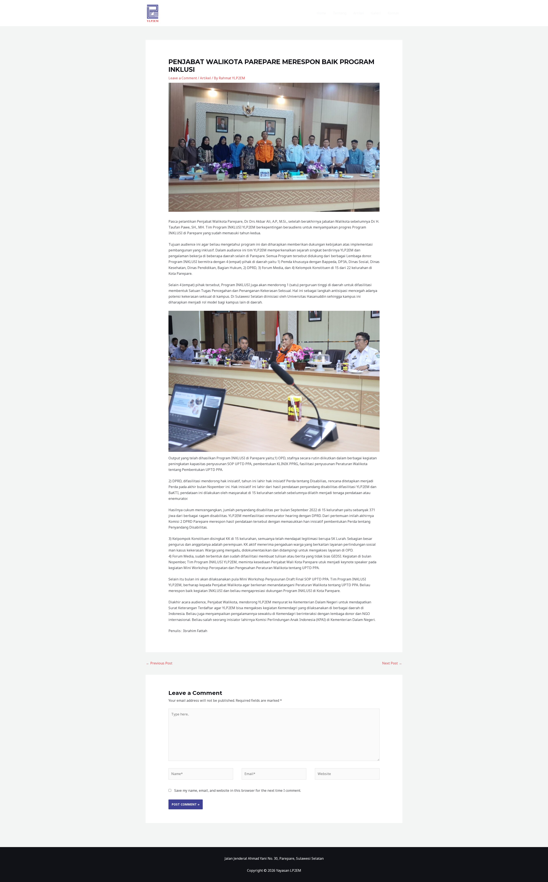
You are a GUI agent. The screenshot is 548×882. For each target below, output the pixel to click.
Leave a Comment (182, 78)
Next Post (392, 663)
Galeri (376, 13)
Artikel (358, 13)
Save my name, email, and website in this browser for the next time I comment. (237, 790)
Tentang (339, 13)
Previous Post (159, 663)
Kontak (393, 13)
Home (321, 13)
